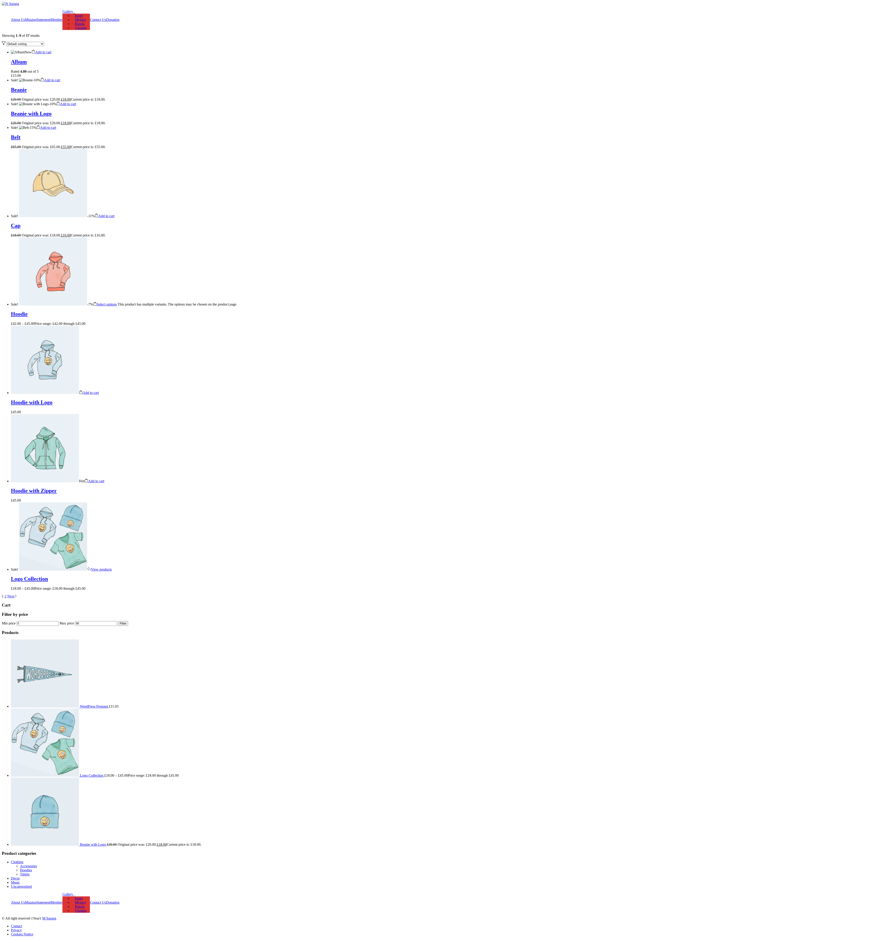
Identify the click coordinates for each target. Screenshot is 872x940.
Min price (9, 623)
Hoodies (26, 870)
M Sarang (49, 918)
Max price (66, 623)
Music (15, 882)
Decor (15, 878)
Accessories (28, 866)
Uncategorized (21, 886)
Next (10, 596)
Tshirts (25, 874)
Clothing (17, 862)
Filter (123, 623)
